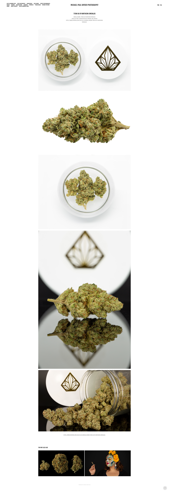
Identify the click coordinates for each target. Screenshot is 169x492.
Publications (38, 5)
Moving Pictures (45, 5)
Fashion (13, 5)
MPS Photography (21, 3)
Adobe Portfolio (87, 484)
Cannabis (26, 5)
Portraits (31, 5)
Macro (8, 5)
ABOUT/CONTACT (14, 6)
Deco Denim (36, 3)
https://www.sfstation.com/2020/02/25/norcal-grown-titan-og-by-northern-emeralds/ (84, 435)
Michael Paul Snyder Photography (84, 5)
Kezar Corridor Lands (24, 6)
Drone (8, 6)
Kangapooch (29, 3)
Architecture (19, 5)
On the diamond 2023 (11, 3)
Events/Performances (45, 3)
